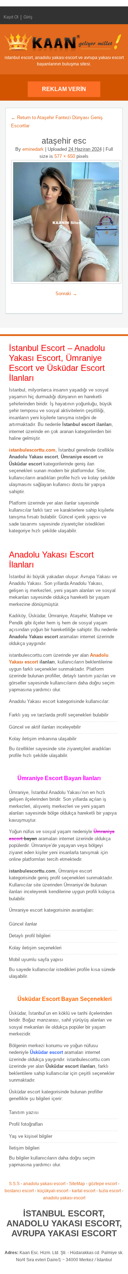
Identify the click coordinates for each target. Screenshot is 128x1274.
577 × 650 (64, 156)
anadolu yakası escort (44, 1183)
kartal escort (83, 1190)
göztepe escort (103, 1183)
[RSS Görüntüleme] (118, 17)
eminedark (33, 149)
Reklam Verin (64, 89)
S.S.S (14, 1183)
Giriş (27, 17)
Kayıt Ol (11, 17)
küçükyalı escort (52, 1190)
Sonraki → (66, 293)
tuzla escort (110, 1190)
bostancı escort (19, 1190)
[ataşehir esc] (64, 222)
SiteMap (77, 1183)
